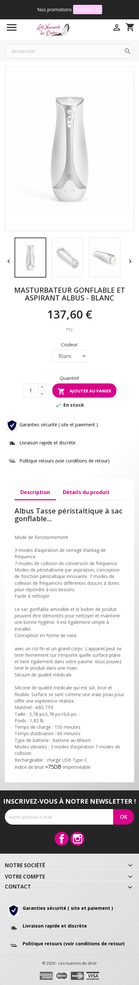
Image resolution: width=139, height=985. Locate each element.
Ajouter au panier (84, 391)
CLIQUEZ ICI (88, 9)
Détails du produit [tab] (86, 492)
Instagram (77, 839)
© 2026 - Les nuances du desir (69, 963)
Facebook (62, 839)
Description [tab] (35, 492)
